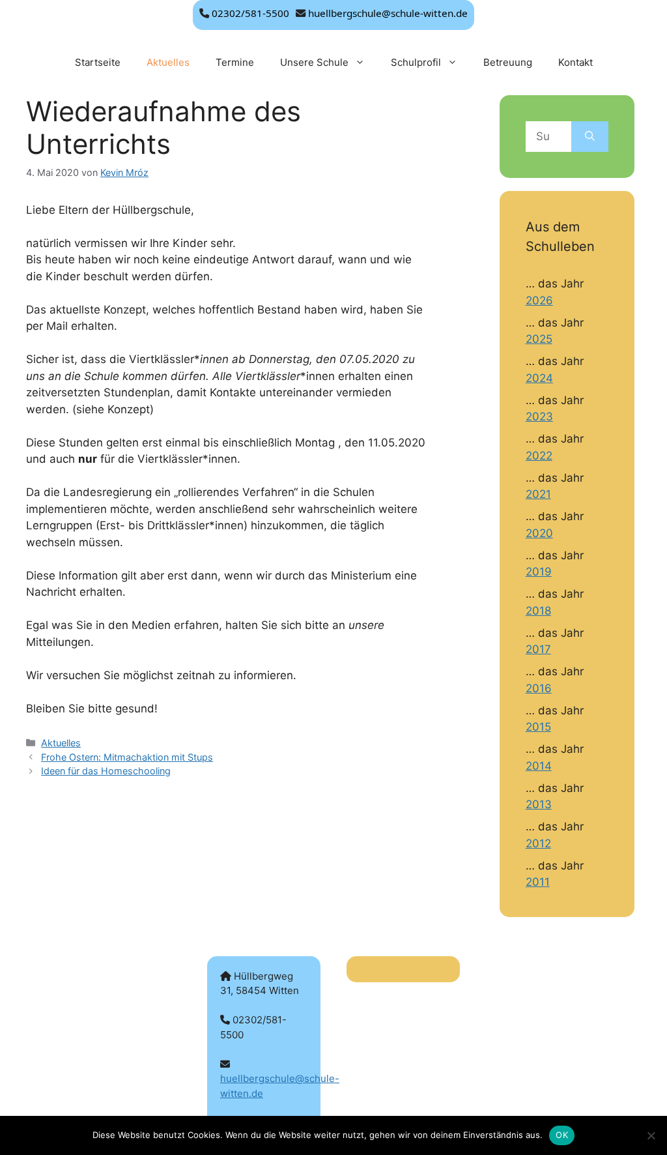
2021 (538, 494)
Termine (235, 62)
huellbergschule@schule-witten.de (388, 13)
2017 (538, 649)
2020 (539, 533)
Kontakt (575, 62)
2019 (539, 571)
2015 (538, 726)
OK (562, 1135)
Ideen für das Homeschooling (106, 770)
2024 (539, 378)
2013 (539, 804)
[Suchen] (589, 137)
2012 (538, 843)
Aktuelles (168, 62)
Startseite (98, 62)
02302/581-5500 (250, 13)
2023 (539, 416)
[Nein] (650, 1135)
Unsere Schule (314, 62)
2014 (539, 765)
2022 (539, 455)
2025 (539, 338)
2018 (538, 610)
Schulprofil (416, 62)
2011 (538, 881)
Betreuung (507, 62)
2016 (539, 688)
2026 (539, 300)
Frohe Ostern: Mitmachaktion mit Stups (127, 757)
